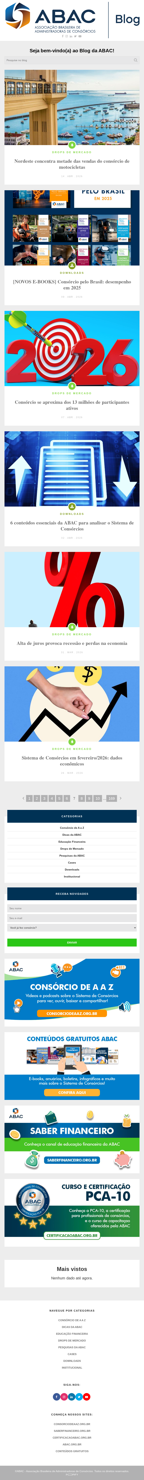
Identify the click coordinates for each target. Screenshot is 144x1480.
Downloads (72, 869)
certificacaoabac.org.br (72, 1437)
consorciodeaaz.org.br (72, 1424)
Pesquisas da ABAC (72, 855)
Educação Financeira (72, 841)
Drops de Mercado (72, 848)
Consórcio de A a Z (72, 827)
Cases (72, 862)
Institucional (72, 876)
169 (112, 798)
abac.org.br (72, 1444)
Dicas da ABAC (72, 834)
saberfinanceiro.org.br (72, 1430)
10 (98, 798)
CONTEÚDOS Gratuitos (72, 1451)
